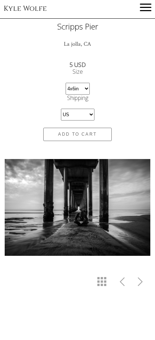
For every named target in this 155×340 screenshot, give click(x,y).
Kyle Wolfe (25, 8)
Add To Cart (77, 134)
